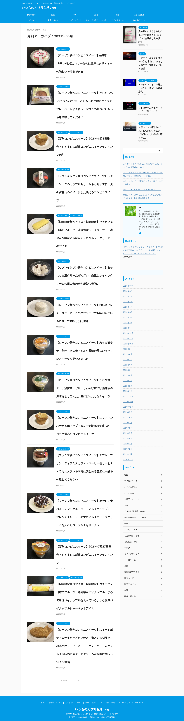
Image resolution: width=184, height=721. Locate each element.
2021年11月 (128, 401)
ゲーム (31, 20)
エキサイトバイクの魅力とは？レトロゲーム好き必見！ (150, 88)
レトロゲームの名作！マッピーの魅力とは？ (142, 189)
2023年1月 (127, 328)
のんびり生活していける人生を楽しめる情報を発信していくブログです (92, 714)
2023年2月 (127, 323)
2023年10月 (128, 286)
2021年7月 (127, 422)
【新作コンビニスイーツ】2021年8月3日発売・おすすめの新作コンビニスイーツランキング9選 (84, 146)
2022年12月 (128, 333)
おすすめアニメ (139, 20)
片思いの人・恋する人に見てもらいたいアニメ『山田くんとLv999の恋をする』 (143, 196)
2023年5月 (128, 307)
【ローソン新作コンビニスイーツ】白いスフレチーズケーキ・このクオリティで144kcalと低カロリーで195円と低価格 (84, 313)
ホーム (43, 703)
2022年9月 (127, 349)
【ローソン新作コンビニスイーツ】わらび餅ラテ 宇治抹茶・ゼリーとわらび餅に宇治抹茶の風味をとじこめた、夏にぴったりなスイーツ (84, 388)
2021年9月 (127, 412)
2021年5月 (127, 433)
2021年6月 (127, 428)
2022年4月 (127, 375)
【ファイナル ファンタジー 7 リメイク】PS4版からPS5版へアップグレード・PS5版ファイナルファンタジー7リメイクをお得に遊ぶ (143, 250)
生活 (96, 15)
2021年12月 (128, 396)
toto (74, 15)
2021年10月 (128, 407)
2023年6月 (128, 301)
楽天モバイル (53, 20)
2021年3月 (127, 444)
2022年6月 (127, 365)
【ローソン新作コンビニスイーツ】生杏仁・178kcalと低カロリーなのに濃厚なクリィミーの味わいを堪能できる (84, 63)
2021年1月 (127, 454)
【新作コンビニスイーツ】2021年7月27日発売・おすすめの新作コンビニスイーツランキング (84, 554)
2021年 (38, 30)
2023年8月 (128, 291)
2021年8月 (127, 417)
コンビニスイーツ (74, 20)
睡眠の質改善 (139, 15)
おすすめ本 (31, 15)
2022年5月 (127, 370)
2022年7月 (127, 359)
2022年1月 (127, 391)
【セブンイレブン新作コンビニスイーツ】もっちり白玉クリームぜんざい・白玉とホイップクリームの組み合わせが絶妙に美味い (84, 275)
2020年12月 (128, 459)
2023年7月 (127, 296)
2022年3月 (127, 380)
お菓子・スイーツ (55, 703)
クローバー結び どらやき (96, 20)
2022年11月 (128, 338)
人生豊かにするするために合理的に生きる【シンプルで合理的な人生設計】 (143, 165)
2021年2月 (127, 449)
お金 (53, 15)
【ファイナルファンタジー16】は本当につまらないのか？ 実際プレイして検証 (143, 174)
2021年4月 (127, 438)
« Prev (64, 680)
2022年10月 (128, 344)
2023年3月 (128, 317)
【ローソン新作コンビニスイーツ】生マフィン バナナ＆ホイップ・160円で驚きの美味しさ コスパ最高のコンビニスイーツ (86, 426)
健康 (117, 15)
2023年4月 (128, 312)
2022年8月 (127, 354)
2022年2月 (127, 386)
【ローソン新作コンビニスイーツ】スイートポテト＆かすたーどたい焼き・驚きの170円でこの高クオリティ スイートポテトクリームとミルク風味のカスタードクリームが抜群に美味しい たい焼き (84, 646)
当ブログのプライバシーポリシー (131, 703)
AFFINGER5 (110, 717)
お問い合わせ (110, 703)
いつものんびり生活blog (39, 7)
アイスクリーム (117, 20)
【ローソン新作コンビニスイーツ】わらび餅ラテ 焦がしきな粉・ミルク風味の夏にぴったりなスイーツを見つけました (84, 350)
